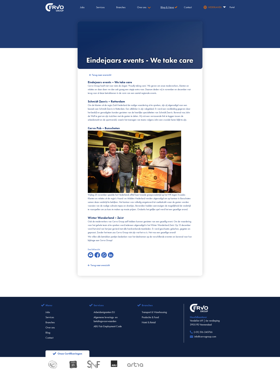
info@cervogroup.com (205, 336)
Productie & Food (150, 317)
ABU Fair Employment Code (108, 326)
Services (50, 317)
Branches (50, 322)
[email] (90, 255)
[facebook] (97, 255)
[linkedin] (110, 255)
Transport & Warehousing (154, 312)
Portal (232, 7)
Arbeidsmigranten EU (104, 312)
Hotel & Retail (149, 322)
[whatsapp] (104, 255)
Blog (48, 332)
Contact (49, 337)
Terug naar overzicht (101, 75)
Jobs (48, 312)
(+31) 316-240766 (203, 332)
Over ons (50, 327)
